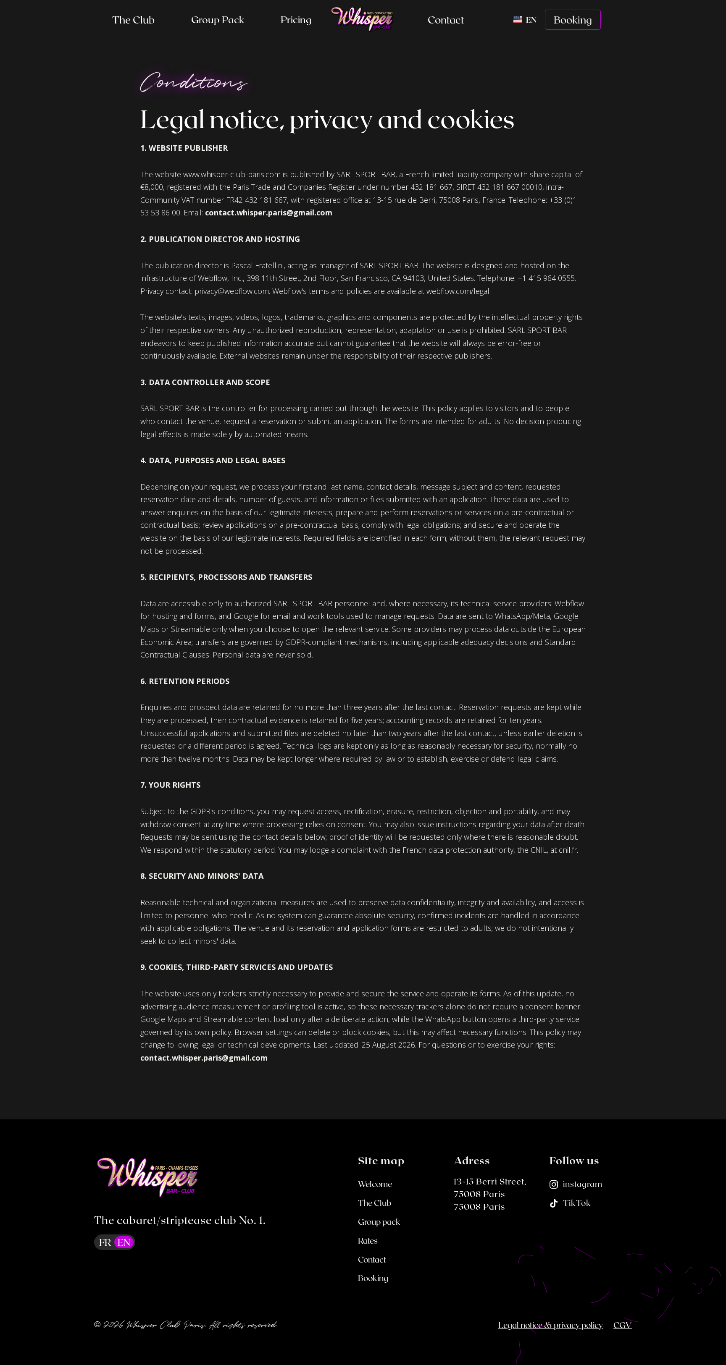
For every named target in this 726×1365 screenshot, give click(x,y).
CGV (622, 1325)
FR (105, 1242)
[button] (217, 19)
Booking (573, 19)
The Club (133, 20)
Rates (368, 1240)
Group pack (217, 19)
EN (124, 1242)
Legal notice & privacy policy (550, 1325)
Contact (446, 20)
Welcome (375, 1184)
